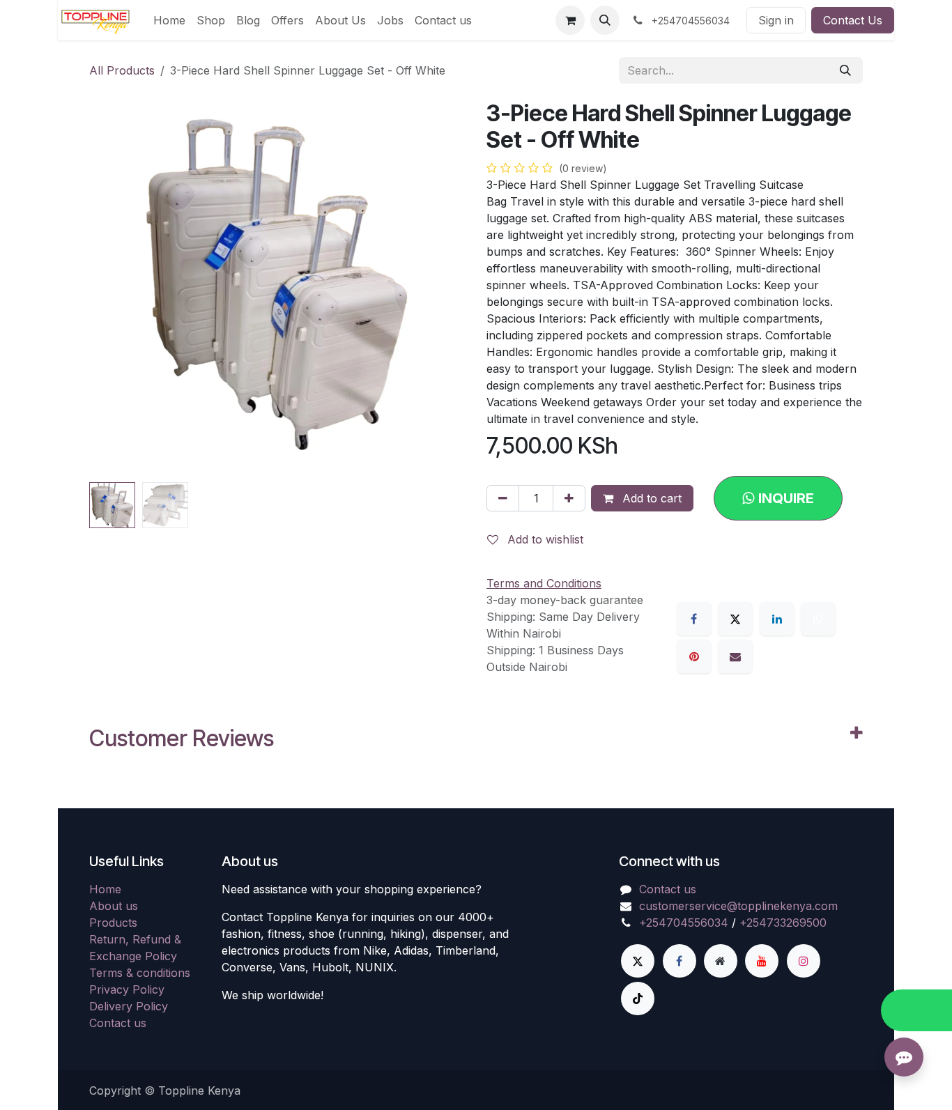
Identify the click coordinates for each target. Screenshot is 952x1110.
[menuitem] (169, 20)
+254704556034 (683, 923)
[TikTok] (637, 998)
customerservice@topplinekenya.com (738, 906)
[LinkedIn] (777, 618)
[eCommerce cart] (570, 20)
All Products (122, 70)
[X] (735, 618)
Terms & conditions (139, 973)
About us (113, 906)
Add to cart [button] (650, 498)
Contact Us (852, 20)
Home (105, 889)
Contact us (117, 1023)
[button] (605, 20)
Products (113, 923)
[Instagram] (803, 961)
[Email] (735, 656)
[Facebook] (694, 618)
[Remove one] (502, 498)
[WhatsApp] (818, 618)
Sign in (776, 20)
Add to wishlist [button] (543, 539)
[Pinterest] (694, 656)
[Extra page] (720, 961)
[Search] (845, 70)
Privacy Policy (126, 989)
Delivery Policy (128, 1006)
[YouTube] (761, 961)
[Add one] (569, 498)
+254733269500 (783, 923)
